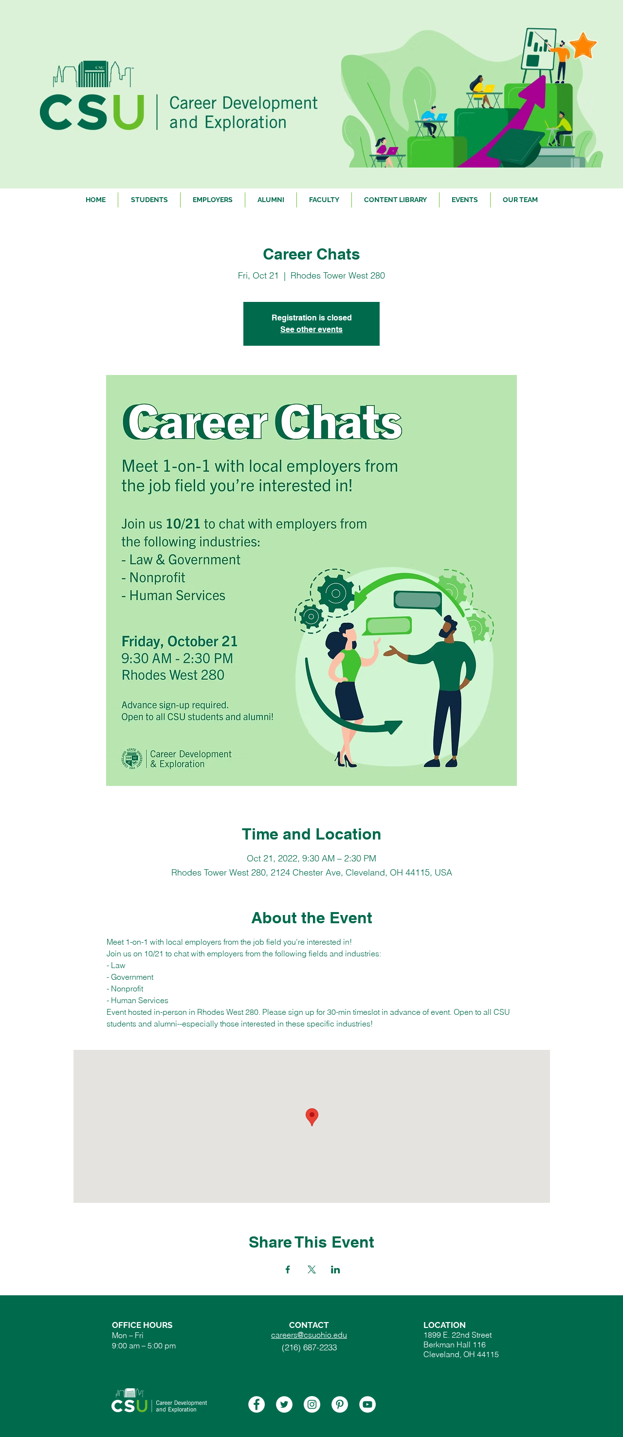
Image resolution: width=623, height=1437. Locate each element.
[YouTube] (367, 1404)
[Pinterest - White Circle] (339, 1404)
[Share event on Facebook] (288, 1269)
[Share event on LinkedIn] (335, 1269)
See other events (311, 329)
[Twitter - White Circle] (284, 1404)
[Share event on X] (311, 1269)
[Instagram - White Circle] (312, 1404)
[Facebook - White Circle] (256, 1404)
